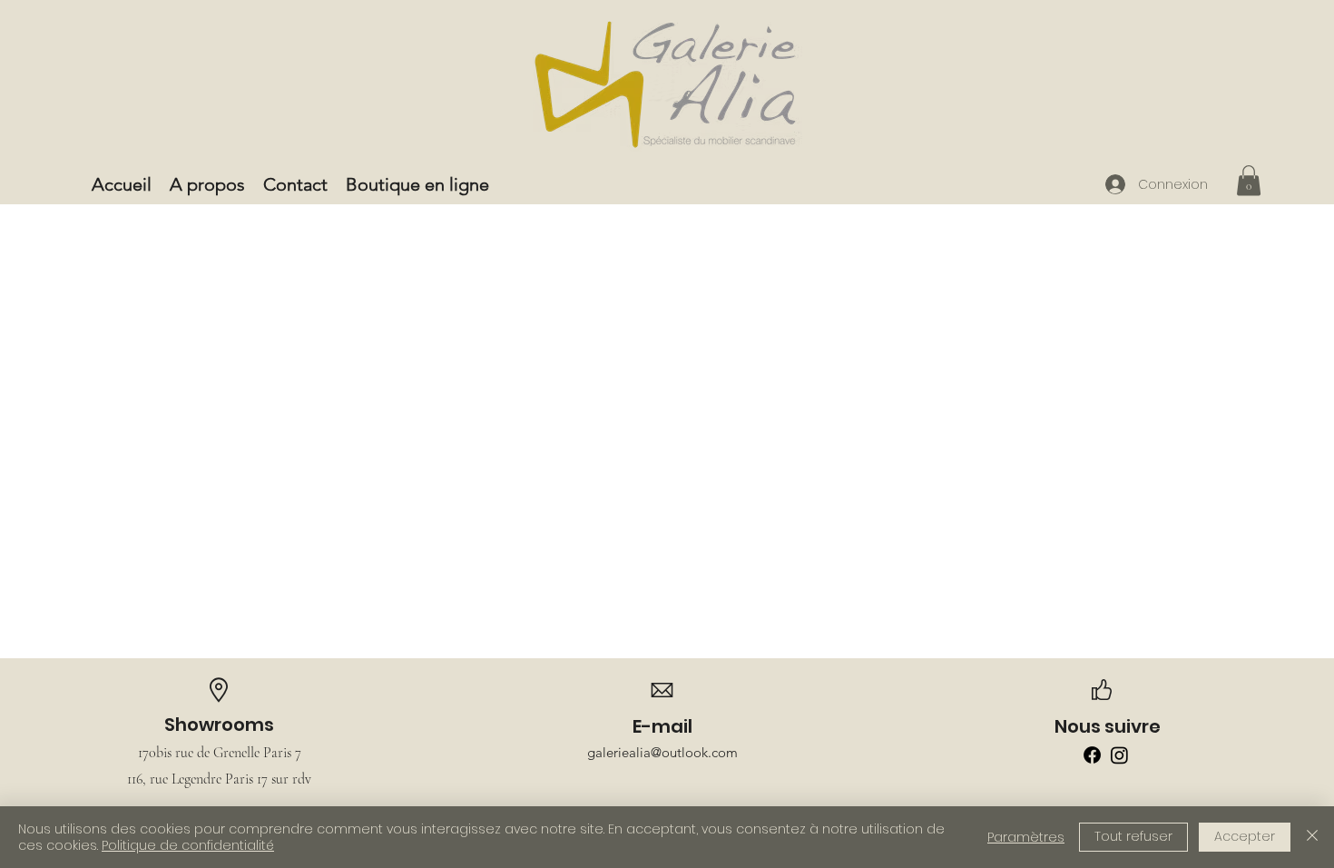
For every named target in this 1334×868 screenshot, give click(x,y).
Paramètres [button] (1025, 837)
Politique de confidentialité (188, 845)
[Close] (1312, 837)
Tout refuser (1133, 836)
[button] (1248, 180)
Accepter (1244, 836)
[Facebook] (1092, 755)
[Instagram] (1119, 755)
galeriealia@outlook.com (662, 752)
